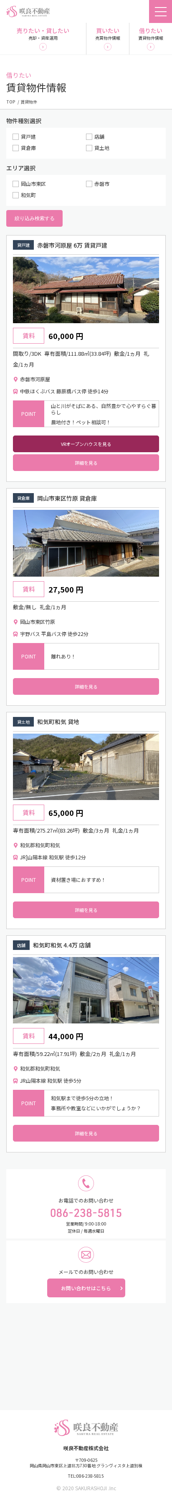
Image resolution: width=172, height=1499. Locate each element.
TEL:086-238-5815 (86, 1476)
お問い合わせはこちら (86, 1287)
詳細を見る (86, 462)
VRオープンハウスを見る (86, 444)
